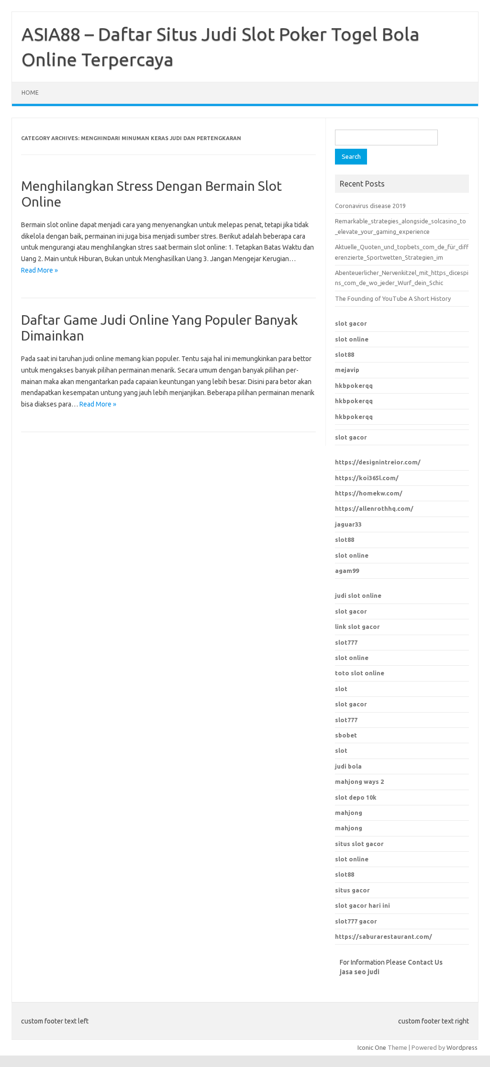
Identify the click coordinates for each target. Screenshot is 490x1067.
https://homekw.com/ (368, 493)
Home (30, 92)
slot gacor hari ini (362, 905)
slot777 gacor (356, 921)
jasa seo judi (359, 972)
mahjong (348, 828)
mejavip (347, 369)
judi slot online (358, 595)
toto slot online (359, 673)
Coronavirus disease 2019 (370, 205)
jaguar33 (348, 524)
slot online (351, 339)
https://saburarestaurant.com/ (383, 936)
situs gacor (352, 890)
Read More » (39, 270)
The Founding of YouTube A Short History (393, 298)
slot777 (346, 642)
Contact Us (425, 962)
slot (341, 688)
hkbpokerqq (354, 385)
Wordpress (462, 1047)
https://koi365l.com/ (367, 477)
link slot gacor (357, 626)
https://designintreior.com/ (378, 462)
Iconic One (371, 1047)
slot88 (344, 354)
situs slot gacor (359, 843)
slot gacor (351, 323)
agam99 (347, 570)
